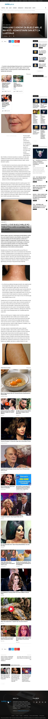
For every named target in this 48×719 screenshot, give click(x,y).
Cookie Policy (25, 0)
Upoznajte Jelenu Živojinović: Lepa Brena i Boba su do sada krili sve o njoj (24, 658)
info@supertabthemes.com (23, 710)
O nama (16, 0)
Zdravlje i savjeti (28, 7)
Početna (12, 0)
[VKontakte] (43, 702)
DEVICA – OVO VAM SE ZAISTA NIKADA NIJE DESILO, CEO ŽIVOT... (43, 45)
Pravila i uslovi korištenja (32, 0)
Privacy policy (40, 0)
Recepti (33, 7)
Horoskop (13, 673)
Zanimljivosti (20, 7)
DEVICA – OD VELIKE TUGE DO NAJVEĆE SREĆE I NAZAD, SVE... (43, 65)
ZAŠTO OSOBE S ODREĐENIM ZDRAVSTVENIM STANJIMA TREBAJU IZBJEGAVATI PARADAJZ (7, 658)
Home (2, 10)
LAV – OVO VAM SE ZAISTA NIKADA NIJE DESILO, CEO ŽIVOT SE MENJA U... (39, 178)
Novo (7, 7)
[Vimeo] (40, 702)
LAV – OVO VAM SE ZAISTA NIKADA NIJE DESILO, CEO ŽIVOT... (42, 52)
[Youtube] (45, 702)
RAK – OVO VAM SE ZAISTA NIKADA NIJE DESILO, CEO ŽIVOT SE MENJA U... (39, 187)
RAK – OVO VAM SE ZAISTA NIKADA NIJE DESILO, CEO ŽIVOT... (42, 58)
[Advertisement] (16, 55)
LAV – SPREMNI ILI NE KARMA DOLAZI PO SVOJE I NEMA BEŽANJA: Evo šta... (39, 206)
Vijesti (10, 7)
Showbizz (15, 7)
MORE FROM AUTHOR (15, 665)
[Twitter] (37, 702)
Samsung (5, 36)
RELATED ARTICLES (5, 665)
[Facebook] (34, 702)
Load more (40, 71)
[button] (45, 8)
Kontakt (20, 0)
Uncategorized (35, 190)
